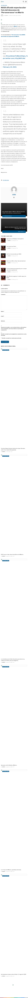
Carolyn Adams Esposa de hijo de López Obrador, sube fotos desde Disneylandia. (13, 449)
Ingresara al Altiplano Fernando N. (15, 238)
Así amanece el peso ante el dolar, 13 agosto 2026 (13, 974)
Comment (3, 294)
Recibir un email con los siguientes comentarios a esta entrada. (13, 335)
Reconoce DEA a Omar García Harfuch (16, 261)
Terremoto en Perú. (11, 246)
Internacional (4, 5)
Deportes (12, 993)
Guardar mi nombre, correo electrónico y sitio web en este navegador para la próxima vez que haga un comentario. (13, 329)
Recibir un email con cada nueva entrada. (11, 338)
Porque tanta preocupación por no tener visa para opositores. (17, 269)
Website (3, 321)
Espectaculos (19, 993)
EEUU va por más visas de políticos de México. (12, 554)
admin (6, 15)
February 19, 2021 (10, 67)
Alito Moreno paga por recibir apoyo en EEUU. (16, 277)
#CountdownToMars (13, 56)
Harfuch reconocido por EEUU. (14, 254)
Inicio (7, 993)
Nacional (18, 994)
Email (2, 316)
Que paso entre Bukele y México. (9, 765)
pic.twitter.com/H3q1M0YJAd (14, 58)
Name (2, 311)
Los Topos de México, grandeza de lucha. (11, 869)
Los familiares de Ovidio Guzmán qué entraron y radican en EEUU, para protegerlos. (13, 659)
